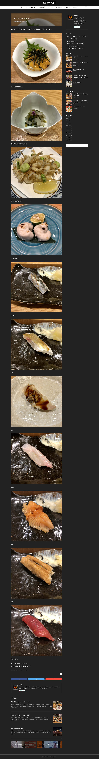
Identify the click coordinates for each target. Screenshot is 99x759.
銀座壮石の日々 (18, 21)
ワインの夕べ (79, 43)
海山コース (70, 43)
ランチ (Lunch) (41, 7)
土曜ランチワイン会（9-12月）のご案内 (20, 715)
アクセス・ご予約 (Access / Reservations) (59, 7)
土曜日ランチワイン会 (72, 46)
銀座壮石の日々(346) (14, 669)
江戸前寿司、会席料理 (72, 41)
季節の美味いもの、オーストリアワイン (20, 702)
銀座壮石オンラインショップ (73, 36)
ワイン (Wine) (76, 7)
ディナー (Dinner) (30, 7)
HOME (21, 7)
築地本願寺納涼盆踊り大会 (17, 728)
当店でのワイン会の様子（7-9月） (80, 106)
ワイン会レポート (71, 48)
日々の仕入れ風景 (76, 82)
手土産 (84, 36)
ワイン (80, 48)
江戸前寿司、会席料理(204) (22, 669)
